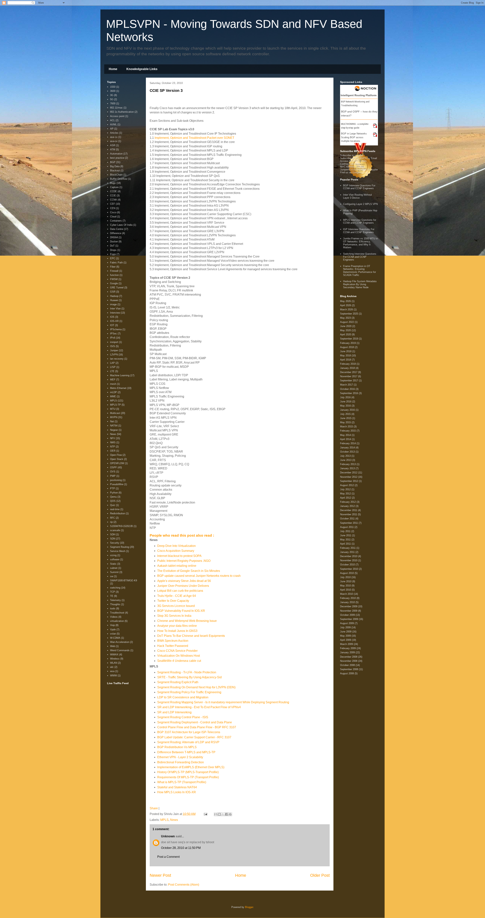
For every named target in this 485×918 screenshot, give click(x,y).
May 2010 (345, 585)
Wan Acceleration (119, 642)
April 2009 (345, 640)
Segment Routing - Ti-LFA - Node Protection (186, 672)
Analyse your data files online (177, 625)
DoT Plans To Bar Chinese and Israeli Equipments (191, 635)
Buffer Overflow (118, 178)
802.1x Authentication (122, 111)
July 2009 (345, 627)
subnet (113, 568)
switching (115, 587)
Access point (117, 116)
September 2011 (349, 522)
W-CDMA (115, 637)
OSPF (113, 467)
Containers (116, 220)
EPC (112, 258)
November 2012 (348, 476)
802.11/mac (116, 107)
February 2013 (348, 464)
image (113, 304)
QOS (113, 501)
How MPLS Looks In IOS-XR (176, 792)
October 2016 (347, 389)
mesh (113, 383)
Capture (114, 187)
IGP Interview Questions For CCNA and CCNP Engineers (358, 231)
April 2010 (345, 589)
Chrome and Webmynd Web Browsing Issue (187, 620)
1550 (112, 86)
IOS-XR (114, 321)
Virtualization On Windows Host (178, 655)
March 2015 (346, 426)
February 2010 (348, 598)
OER (112, 450)
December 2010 (348, 556)
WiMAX (114, 654)
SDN (112, 538)
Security (114, 542)
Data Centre (116, 229)
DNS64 (114, 237)
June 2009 (345, 631)
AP (111, 128)
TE (111, 596)
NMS (113, 442)
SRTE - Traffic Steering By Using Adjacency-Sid (189, 677)
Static (113, 563)
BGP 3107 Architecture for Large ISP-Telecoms (188, 732)
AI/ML (113, 124)
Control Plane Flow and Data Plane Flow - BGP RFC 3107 (196, 727)
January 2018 (347, 368)
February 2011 (348, 547)
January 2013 (347, 468)
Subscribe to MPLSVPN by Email (358, 158)
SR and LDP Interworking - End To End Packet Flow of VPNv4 (199, 707)
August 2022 (347, 322)
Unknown (168, 836)
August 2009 (347, 623)
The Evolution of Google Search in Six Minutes (188, 570)
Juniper (114, 350)
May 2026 (345, 301)
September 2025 (349, 313)
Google (114, 283)
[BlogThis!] (219, 814)
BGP (112, 162)
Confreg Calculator (350, 163)
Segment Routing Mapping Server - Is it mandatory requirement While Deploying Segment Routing (223, 702)
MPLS (164, 819)
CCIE (113, 195)
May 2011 (345, 539)
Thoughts (115, 604)
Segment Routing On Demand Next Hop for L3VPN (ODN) (196, 687)
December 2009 (348, 606)
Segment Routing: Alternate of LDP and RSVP (188, 742)
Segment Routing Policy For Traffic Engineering (189, 692)
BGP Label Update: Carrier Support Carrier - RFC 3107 (194, 737)
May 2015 (345, 422)
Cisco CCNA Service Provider (177, 650)
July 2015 (345, 414)
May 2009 (345, 635)
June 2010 (345, 581)
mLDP (113, 392)
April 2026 (345, 305)
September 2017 (349, 380)
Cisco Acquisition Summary (175, 550)
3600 (112, 91)
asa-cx (113, 141)
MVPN (113, 417)
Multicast (115, 413)
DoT (112, 245)
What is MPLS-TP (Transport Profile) (181, 782)
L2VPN (114, 354)
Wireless (115, 658)
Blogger (249, 907)
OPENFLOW (117, 463)
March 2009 (346, 644)
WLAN (113, 662)
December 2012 (348, 472)
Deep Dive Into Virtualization (176, 545)
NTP (112, 446)
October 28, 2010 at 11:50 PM (181, 847)
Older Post (320, 875)
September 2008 (349, 669)
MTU (112, 408)
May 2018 (345, 355)
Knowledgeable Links (141, 69)
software (114, 559)
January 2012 (347, 506)
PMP (113, 476)
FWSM (114, 279)
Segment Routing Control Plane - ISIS (182, 717)
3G (111, 95)
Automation (116, 153)
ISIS (112, 346)
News (174, 819)
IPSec (113, 333)
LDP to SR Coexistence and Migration (182, 697)
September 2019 (349, 338)
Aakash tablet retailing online (176, 565)
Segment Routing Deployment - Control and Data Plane (194, 722)
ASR (112, 145)
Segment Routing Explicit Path (177, 682)
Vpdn (113, 629)
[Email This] (216, 814)
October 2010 (347, 564)
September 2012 (349, 481)
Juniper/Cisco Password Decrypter (359, 169)
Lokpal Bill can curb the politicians (180, 590)
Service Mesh (117, 551)
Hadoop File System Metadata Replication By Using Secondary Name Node (359, 284)
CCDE (113, 191)
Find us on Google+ (351, 172)
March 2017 (346, 384)
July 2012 (345, 489)
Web (112, 646)
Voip (112, 625)
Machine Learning (119, 375)
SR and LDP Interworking (174, 712)
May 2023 (345, 317)
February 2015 (348, 430)
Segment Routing (119, 547)
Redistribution (117, 513)
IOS (112, 316)
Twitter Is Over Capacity (173, 600)
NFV (112, 438)
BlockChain (116, 174)
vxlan (113, 633)
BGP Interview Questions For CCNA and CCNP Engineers (359, 187)
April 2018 (345, 359)
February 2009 (348, 648)
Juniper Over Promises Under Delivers (183, 585)
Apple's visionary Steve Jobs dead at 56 (184, 580)
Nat (112, 421)
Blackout (115, 170)
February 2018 (348, 363)
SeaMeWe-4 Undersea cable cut (179, 660)
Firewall (114, 270)
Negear (114, 430)
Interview (115, 312)
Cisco (113, 212)
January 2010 (347, 602)
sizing (113, 555)
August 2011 (347, 527)
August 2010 (347, 573)
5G (111, 99)
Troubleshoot (117, 612)
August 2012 (347, 485)
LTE (112, 371)
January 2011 (347, 552)
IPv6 (112, 337)
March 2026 (346, 309)
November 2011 (348, 514)
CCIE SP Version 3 (166, 90)
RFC (112, 517)
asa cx (113, 137)
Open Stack (116, 459)
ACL (112, 120)
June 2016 (345, 401)
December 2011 (348, 510)
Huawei (114, 300)
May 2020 (345, 330)
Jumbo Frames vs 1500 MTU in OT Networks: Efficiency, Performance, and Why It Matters (360, 243)
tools (112, 608)
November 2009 (348, 610)
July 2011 (345, 531)
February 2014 (348, 443)
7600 (112, 103)
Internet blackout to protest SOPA (179, 555)
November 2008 (348, 661)
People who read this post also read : (182, 535)
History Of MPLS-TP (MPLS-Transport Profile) (188, 772)
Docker (114, 241)
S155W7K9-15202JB (121, 526)
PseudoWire (116, 484)
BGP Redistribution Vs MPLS (177, 747)
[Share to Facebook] (226, 814)
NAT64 (113, 425)
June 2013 (345, 460)
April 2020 (345, 334)
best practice (117, 157)
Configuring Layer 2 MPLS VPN (360, 204)
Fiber (113, 266)
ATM (112, 149)
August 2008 (347, 673)
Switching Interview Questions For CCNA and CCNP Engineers (359, 256)
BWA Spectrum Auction (172, 640)
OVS (112, 471)
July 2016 (345, 397)
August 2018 (347, 347)
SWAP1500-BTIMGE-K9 (123, 580)
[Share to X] (223, 814)
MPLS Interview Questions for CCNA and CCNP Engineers (359, 221)
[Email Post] (205, 814)
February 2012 (348, 501)
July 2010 (345, 577)
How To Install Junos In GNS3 (177, 630)
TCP (112, 591)
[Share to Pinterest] (230, 814)
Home (113, 69)
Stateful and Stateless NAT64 (177, 787)
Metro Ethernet (118, 388)
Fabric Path (116, 262)
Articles (114, 132)
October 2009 (347, 615)
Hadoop (114, 296)
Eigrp (113, 254)
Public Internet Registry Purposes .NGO (183, 560)
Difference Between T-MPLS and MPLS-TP (186, 752)
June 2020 (345, 326)
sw (111, 576)
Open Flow (116, 455)
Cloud (113, 216)
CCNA (113, 199)
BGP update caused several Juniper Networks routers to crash (199, 575)
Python (114, 492)
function (114, 275)
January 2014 (347, 447)
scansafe (115, 530)
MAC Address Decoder (352, 166)
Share (154, 808)
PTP (112, 488)
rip (111, 522)
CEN (112, 208)
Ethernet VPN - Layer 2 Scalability (180, 757)
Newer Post (160, 875)
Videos (114, 616)
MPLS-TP (115, 404)
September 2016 (349, 393)
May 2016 (345, 405)
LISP (113, 367)
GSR (112, 291)
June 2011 (345, 535)
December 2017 (348, 372)
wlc (112, 667)
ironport (114, 342)
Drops (113, 250)
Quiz (112, 505)
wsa (112, 671)
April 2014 (345, 439)
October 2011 (347, 518)
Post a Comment (168, 856)
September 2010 (349, 569)
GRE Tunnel (117, 287)
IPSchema (116, 329)
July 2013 (345, 455)
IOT (112, 325)
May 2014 (345, 435)
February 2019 (348, 343)
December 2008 (348, 656)
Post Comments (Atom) (183, 884)
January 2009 (347, 652)
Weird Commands (120, 650)
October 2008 (347, 665)
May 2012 (345, 493)
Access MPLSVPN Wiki (353, 161)
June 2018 (345, 351)
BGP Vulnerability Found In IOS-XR (181, 610)
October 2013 (347, 451)
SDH (112, 534)
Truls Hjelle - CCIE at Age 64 (176, 595)
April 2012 (345, 497)
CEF (112, 203)
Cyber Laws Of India (121, 224)
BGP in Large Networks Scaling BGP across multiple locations (354, 137)
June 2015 (345, 418)
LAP (112, 362)
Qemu (113, 496)
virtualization (117, 621)
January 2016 (347, 409)
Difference (115, 233)
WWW (113, 675)
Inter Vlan (115, 308)
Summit (114, 572)
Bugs (113, 183)
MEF (112, 379)
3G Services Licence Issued (176, 605)
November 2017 (348, 376)
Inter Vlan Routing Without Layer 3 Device (357, 196)
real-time (115, 509)
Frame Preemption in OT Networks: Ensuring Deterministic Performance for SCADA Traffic (359, 270)
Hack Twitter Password (172, 645)
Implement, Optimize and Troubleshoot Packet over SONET (194, 137)
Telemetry (115, 600)
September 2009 (349, 619)
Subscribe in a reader (351, 155)
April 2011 (345, 543)
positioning (116, 480)
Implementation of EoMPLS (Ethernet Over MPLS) (190, 767)
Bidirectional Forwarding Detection (180, 762)
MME (113, 396)
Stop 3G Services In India (174, 615)
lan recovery (117, 358)
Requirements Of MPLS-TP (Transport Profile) (188, 777)
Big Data (115, 166)
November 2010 (348, 560)
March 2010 (346, 593)
